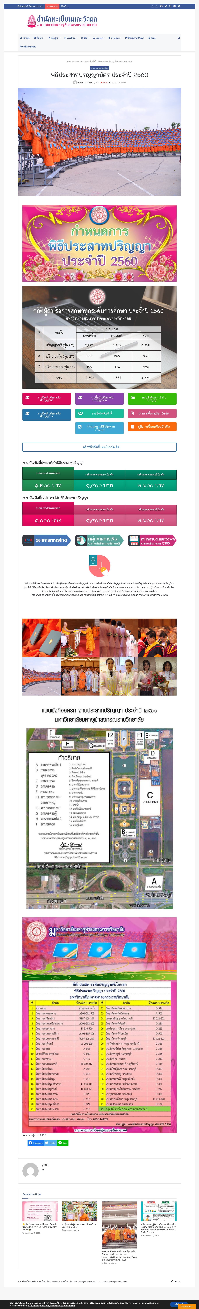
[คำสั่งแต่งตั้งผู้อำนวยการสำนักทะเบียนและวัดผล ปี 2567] (79, 1211)
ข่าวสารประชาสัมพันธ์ (86, 61)
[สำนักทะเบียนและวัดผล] (99, 21)
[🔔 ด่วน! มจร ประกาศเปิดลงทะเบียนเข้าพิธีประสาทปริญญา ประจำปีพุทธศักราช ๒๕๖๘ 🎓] (40, 1211)
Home (71, 61)
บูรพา (80, 83)
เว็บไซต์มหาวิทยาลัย (28, 46)
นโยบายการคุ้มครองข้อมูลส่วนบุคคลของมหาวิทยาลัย (51, 1305)
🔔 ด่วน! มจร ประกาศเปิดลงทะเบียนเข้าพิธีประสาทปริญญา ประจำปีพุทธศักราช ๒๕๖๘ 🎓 (40, 1227)
